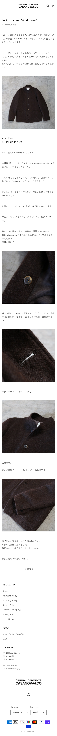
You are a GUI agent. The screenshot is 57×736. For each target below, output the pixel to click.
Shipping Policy (10, 600)
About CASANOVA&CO (13, 634)
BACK (30, 568)
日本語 (35, 712)
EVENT (6, 638)
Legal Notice (8, 619)
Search (6, 591)
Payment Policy (10, 595)
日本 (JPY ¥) (17, 712)
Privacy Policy (9, 614)
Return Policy (9, 605)
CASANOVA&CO (31, 731)
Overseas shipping (12, 609)
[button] (3, 6)
